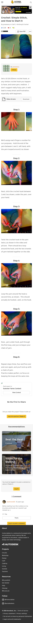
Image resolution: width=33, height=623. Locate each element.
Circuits (4, 553)
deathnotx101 (11, 502)
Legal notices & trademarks (12, 619)
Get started (5, 583)
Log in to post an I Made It (16, 416)
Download (26, 99)
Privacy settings (22, 613)
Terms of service (23, 611)
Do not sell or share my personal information (17, 616)
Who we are (5, 591)
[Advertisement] (16, 10)
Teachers (5, 571)
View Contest (16, 392)
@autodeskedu (9, 603)
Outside (4, 569)
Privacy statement (9, 613)
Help (3, 585)
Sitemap (4, 588)
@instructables (9, 600)
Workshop (5, 555)
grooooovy (6, 24)
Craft (13, 24)
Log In (16, 489)
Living (4, 566)
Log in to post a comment (16, 523)
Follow (14, 70)
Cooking (4, 563)
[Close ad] (30, 7)
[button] (2, 2)
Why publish (6, 580)
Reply (16, 518)
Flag (6, 514)
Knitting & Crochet (23, 24)
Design (4, 558)
